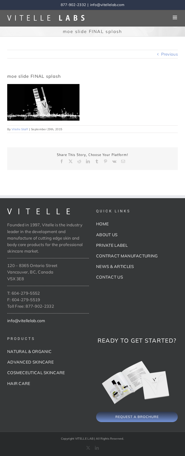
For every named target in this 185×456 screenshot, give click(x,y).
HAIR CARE (18, 383)
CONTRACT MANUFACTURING (127, 255)
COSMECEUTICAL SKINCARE (36, 372)
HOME (102, 223)
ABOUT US (107, 234)
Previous (169, 54)
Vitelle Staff (20, 129)
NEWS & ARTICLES (115, 266)
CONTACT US (109, 277)
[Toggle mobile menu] (175, 17)
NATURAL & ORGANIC (29, 351)
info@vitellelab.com (107, 4)
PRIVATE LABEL (112, 245)
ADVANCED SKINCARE (30, 362)
